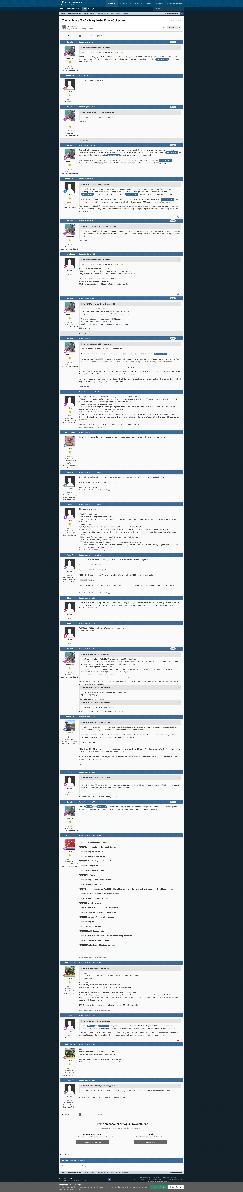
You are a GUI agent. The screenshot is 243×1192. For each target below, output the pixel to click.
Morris (69, 598)
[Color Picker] (93, 9)
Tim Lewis (70, 717)
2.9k (70, 99)
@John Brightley (114, 155)
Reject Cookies (176, 1187)
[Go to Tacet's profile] (70, 781)
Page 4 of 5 (100, 36)
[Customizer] (89, 9)
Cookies (83, 1180)
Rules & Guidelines (175, 3)
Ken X (104, 48)
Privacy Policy (65, 1180)
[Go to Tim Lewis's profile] (70, 725)
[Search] (182, 9)
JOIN (84, 9)
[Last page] (91, 36)
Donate (160, 3)
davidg (70, 392)
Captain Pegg (106, 1086)
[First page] (62, 36)
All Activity (136, 3)
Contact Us (75, 1180)
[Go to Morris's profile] (70, 607)
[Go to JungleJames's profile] (70, 263)
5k (71, 737)
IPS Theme (62, 1178)
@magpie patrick (162, 59)
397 (70, 416)
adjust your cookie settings (126, 1187)
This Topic (173, 8)
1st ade (72, 26)
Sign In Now (150, 1142)
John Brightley (69, 179)
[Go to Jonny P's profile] (70, 481)
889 (70, 203)
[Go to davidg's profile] (70, 401)
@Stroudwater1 (172, 152)
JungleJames (70, 254)
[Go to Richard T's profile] (70, 844)
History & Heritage (88, 29)
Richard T (70, 835)
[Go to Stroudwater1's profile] (70, 84)
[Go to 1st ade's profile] (64, 27)
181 (70, 274)
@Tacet (89, 807)
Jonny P (70, 472)
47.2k (71, 456)
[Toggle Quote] (82, 47)
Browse (112, 3)
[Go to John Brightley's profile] (70, 187)
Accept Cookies (159, 1187)
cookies (73, 1187)
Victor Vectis (70, 962)
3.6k (70, 986)
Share (162, 27)
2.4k (70, 859)
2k (71, 792)
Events (124, 3)
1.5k (70, 66)
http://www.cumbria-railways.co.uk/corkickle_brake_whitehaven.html (105, 987)
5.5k (70, 493)
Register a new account (92, 1142)
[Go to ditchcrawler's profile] (70, 441)
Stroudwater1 (69, 75)
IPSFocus (72, 1178)
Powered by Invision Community (158, 1181)
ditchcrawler (70, 432)
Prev (67, 36)
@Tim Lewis (102, 807)
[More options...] (179, 42)
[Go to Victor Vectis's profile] (70, 971)
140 (70, 618)
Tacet (70, 772)
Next (87, 36)
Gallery (149, 3)
